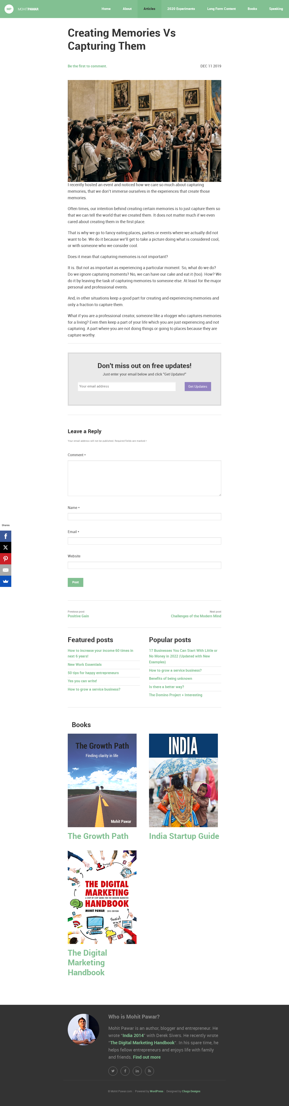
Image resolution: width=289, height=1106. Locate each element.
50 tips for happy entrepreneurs (93, 673)
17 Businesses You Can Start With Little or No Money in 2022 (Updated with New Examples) (183, 656)
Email (73, 532)
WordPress (156, 1091)
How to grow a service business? (94, 690)
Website (74, 556)
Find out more (147, 1057)
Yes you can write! (82, 681)
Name (74, 508)
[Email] (5, 570)
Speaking (276, 9)
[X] (5, 547)
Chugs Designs (191, 1091)
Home (106, 9)
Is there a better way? (166, 687)
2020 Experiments (181, 9)
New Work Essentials (85, 665)
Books (252, 9)
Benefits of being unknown (170, 679)
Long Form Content (221, 9)
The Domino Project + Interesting (175, 695)
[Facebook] (5, 536)
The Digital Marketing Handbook (87, 963)
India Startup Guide (184, 836)
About (127, 9)
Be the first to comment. (87, 66)
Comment (77, 455)
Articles (149, 9)
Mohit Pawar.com (21, 9)
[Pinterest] (5, 558)
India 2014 (133, 1035)
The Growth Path (98, 836)
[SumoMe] (5, 581)
